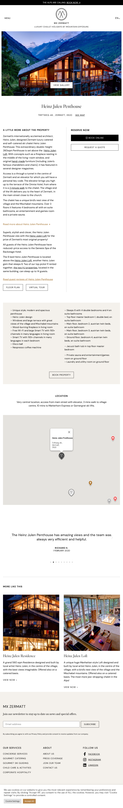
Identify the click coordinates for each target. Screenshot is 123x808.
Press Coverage (53, 758)
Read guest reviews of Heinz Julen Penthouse (28, 279)
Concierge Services (15, 753)
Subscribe (90, 724)
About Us (48, 753)
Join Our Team (52, 763)
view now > (10, 680)
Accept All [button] (29, 801)
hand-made (18, 161)
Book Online (96, 137)
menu (7, 18)
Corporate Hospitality (17, 772)
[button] (113, 438)
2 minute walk (17, 188)
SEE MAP (80, 115)
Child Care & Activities (17, 767)
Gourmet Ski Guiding (15, 763)
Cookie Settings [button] (13, 801)
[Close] (69, 432)
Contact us (50, 767)
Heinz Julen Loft (38, 235)
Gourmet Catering (14, 758)
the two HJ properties (25, 267)
